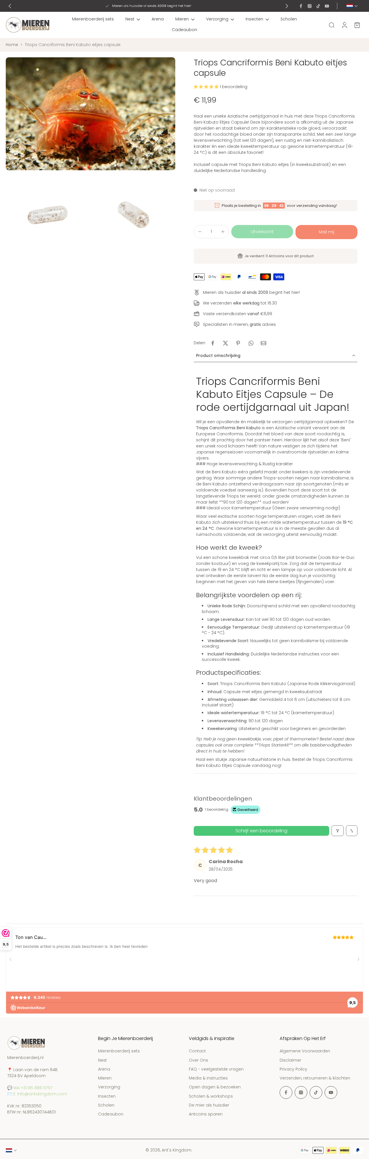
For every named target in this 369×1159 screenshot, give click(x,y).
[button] (207, 87)
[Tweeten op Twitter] (225, 343)
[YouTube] (327, 6)
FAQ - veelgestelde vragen (216, 1069)
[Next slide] (287, 6)
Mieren (182, 19)
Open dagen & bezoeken (215, 1087)
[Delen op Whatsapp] (250, 343)
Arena (158, 19)
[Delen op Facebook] (212, 343)
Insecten (254, 19)
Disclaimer (290, 1060)
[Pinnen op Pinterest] (238, 343)
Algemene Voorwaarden (305, 1051)
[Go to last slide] (10, 6)
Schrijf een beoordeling (261, 830)
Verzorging (217, 19)
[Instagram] (309, 6)
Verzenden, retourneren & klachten (315, 1078)
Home (12, 45)
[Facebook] (301, 6)
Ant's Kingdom (176, 1150)
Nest (129, 19)
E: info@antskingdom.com (40, 1094)
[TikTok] (318, 6)
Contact (197, 1051)
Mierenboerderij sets (93, 19)
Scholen (288, 19)
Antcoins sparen (206, 1114)
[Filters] (338, 830)
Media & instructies (208, 1078)
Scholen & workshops (211, 1096)
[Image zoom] (90, 113)
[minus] (200, 231)
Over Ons (198, 1060)
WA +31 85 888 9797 (32, 1088)
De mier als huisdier (209, 1105)
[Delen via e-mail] (263, 343)
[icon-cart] (357, 25)
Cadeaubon (184, 30)
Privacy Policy (293, 1069)
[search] (331, 25)
